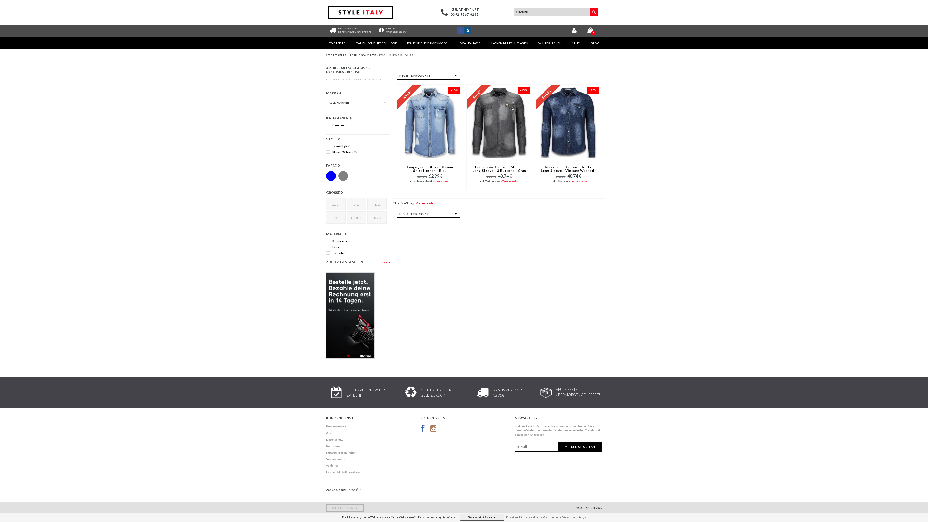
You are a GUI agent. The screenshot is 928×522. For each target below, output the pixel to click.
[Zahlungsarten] (355, 489)
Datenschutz (334, 439)
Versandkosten (441, 180)
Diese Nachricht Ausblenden (482, 517)
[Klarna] (358, 315)
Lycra (337, 247)
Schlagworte (363, 55)
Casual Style (341, 146)
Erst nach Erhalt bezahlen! (343, 472)
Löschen (385, 262)
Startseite (337, 43)
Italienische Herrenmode (376, 43)
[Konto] (574, 31)
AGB (329, 433)
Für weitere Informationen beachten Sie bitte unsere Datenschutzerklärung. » (546, 517)
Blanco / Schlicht (344, 152)
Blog (595, 43)
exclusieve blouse (396, 55)
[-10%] (430, 122)
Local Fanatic (469, 43)
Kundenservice (336, 426)
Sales (576, 43)
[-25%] (499, 122)
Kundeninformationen (341, 452)
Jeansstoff (340, 253)
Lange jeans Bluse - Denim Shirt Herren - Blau (430, 169)
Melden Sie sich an (580, 447)
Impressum (333, 446)
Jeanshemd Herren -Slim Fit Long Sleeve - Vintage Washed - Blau (568, 169)
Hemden (340, 125)
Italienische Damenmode (427, 43)
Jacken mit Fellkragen (509, 43)
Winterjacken (550, 43)
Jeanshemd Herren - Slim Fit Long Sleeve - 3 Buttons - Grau (499, 169)
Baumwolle (341, 241)
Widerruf (332, 465)
